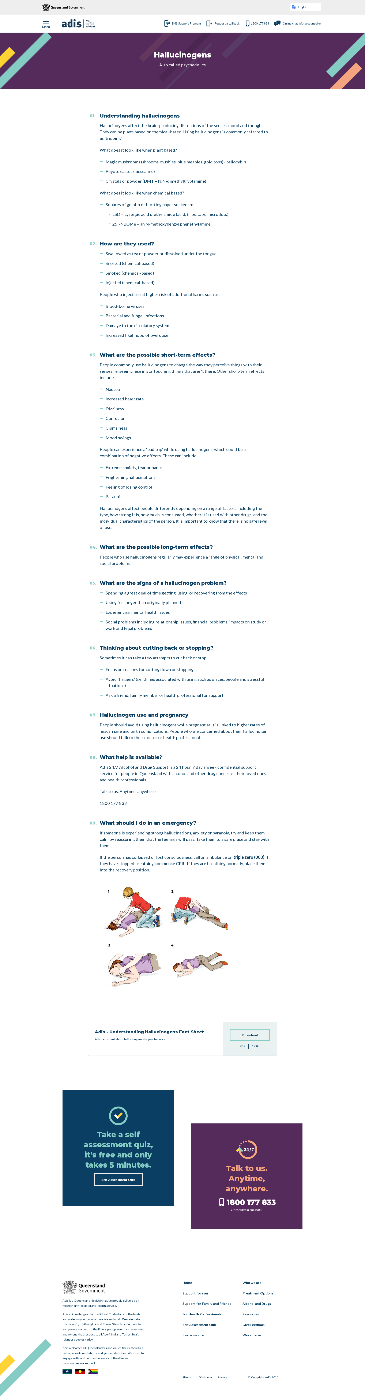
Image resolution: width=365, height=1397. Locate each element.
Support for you (195, 1293)
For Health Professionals (201, 1314)
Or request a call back (247, 1210)
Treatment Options (257, 1293)
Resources (250, 1314)
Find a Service (193, 1335)
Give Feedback (254, 1325)
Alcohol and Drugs (256, 1303)
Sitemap (187, 1377)
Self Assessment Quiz (118, 1180)
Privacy (222, 1377)
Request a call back (227, 23)
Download (250, 1035)
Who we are (251, 1283)
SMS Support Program (186, 23)
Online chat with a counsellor (302, 23)
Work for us (251, 1335)
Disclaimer (205, 1377)
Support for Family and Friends (206, 1303)
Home (187, 1283)
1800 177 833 (260, 23)
